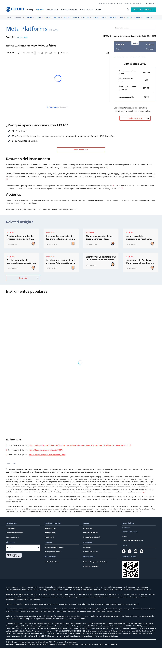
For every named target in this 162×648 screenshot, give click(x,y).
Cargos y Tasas (73, 644)
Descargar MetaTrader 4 (53, 552)
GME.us (38, 18)
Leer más (23, 278)
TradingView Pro (50, 528)
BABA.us (139, 18)
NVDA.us (113, 18)
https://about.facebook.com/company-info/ (47, 455)
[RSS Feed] (141, 551)
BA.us (104, 18)
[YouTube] (135, 551)
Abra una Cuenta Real (90, 533)
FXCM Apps (87, 547)
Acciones (18, 18)
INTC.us (85, 18)
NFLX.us (66, 18)
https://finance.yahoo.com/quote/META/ (46, 450)
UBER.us (95, 18)
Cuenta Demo (87, 528)
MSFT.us (129, 18)
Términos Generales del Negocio (54, 644)
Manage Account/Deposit (91, 537)
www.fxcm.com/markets (59, 616)
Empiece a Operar (135, 118)
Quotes (8, 18)
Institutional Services (90, 552)
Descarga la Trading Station (54, 547)
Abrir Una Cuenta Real (143, 10)
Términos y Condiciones (15, 644)
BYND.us (149, 18)
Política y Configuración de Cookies (95, 562)
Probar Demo (138, 4)
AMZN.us (29, 18)
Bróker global (10, 528)
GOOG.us (76, 18)
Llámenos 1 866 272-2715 (130, 532)
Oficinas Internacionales (14, 533)
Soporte (128, 4)
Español (10, 548)
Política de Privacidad (90, 566)
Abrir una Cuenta (81, 150)
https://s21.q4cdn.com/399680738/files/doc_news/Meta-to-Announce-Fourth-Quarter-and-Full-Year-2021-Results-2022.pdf (80, 445)
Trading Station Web (51, 562)
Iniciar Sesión (151, 4)
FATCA (106, 644)
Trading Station (50, 533)
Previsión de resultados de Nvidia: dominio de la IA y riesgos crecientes (20, 237)
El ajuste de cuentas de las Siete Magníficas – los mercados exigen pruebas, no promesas (100, 237)
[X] (129, 551)
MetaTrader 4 (49, 537)
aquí (143, 492)
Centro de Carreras (12, 537)
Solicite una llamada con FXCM (110, 4)
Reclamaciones (85, 644)
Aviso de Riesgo (97, 644)
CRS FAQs (113, 644)
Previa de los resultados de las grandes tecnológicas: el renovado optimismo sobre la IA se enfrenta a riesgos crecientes (60, 237)
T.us (121, 18)
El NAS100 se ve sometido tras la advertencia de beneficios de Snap (101, 258)
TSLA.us (47, 18)
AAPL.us (57, 18)
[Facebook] (124, 551)
